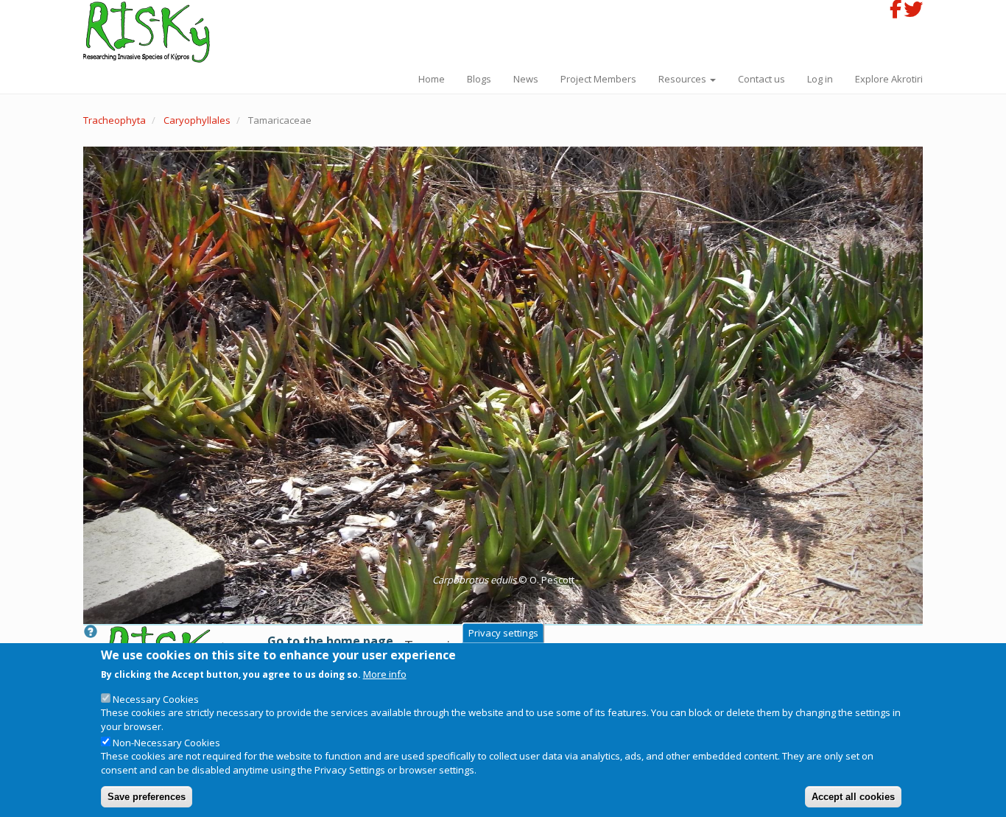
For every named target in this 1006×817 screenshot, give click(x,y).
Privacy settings (503, 632)
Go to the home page (330, 641)
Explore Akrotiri (889, 78)
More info (385, 673)
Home (431, 78)
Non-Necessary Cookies (166, 742)
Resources (683, 78)
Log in (820, 78)
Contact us (761, 78)
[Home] (152, 32)
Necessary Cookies (156, 699)
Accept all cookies (853, 796)
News (525, 78)
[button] (503, 385)
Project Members (598, 78)
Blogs (479, 78)
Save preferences (147, 796)
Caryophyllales (197, 120)
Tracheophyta (114, 120)
